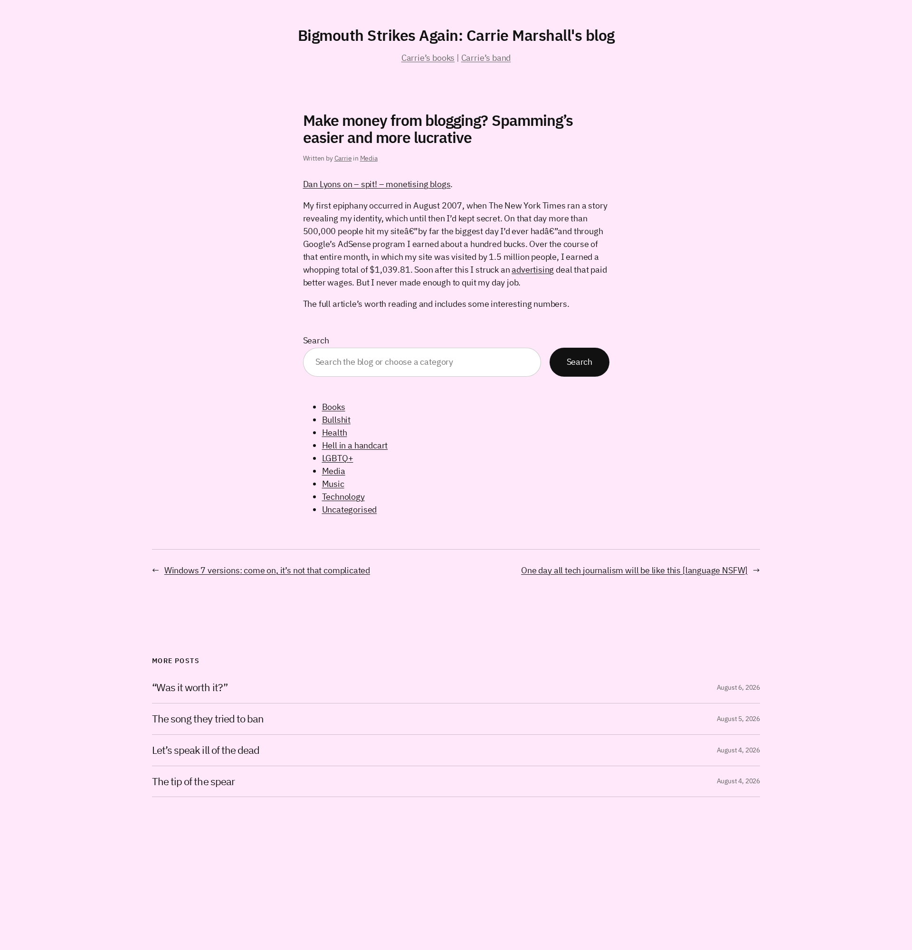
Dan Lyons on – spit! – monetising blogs (377, 184)
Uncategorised (349, 509)
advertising (533, 269)
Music (333, 483)
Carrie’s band (486, 57)
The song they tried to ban (208, 719)
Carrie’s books (428, 57)
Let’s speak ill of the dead (205, 750)
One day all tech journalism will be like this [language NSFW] (634, 570)
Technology (343, 496)
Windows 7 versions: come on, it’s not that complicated (267, 570)
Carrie (343, 158)
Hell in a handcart (355, 445)
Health (334, 432)
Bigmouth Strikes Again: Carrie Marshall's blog (456, 35)
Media (369, 158)
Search (316, 340)
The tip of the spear (193, 782)
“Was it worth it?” (190, 688)
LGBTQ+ (337, 458)
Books (333, 406)
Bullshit (336, 419)
